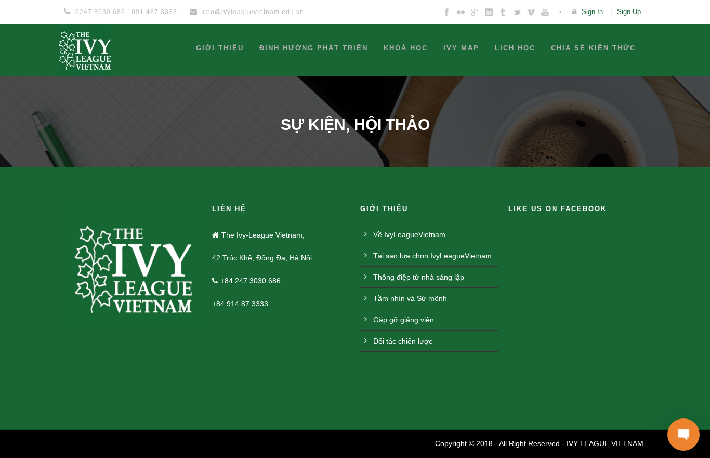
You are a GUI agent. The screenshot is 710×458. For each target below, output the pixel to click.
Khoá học (406, 48)
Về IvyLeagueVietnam (409, 234)
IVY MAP (461, 48)
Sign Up (629, 12)
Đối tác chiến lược (402, 341)
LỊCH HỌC (515, 48)
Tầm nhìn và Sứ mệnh (410, 298)
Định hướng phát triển (313, 48)
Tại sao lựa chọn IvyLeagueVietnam (432, 256)
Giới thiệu (220, 48)
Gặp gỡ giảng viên (403, 320)
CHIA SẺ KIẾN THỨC (593, 48)
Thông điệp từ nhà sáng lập (418, 277)
